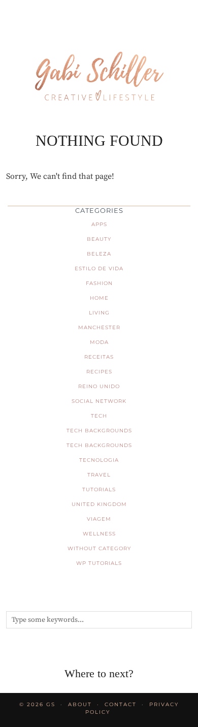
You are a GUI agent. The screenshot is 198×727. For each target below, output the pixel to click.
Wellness (99, 533)
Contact (121, 704)
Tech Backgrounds (99, 430)
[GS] (99, 60)
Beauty (99, 239)
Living (99, 312)
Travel (99, 474)
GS (50, 704)
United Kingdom (99, 504)
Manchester (99, 327)
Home (99, 298)
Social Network (99, 401)
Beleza (99, 253)
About (80, 704)
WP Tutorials (99, 563)
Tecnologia (99, 460)
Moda (99, 342)
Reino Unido (99, 386)
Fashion (99, 283)
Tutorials (99, 489)
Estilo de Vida (99, 268)
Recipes (99, 371)
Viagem (99, 519)
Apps (99, 224)
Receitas (99, 357)
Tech (99, 416)
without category (99, 548)
